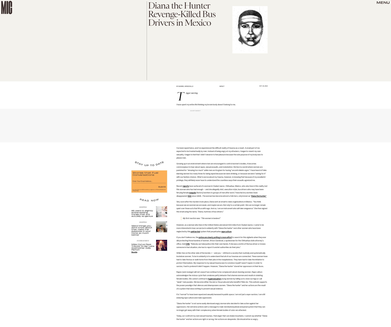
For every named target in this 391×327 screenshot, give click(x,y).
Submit (162, 187)
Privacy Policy (136, 190)
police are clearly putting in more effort (215, 237)
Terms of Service (160, 189)
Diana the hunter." (258, 196)
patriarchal (195, 232)
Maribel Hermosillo (185, 86)
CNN (188, 244)
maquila (192, 193)
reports (186, 186)
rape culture (226, 232)
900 (190, 196)
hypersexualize (214, 279)
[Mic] (6, 7)
